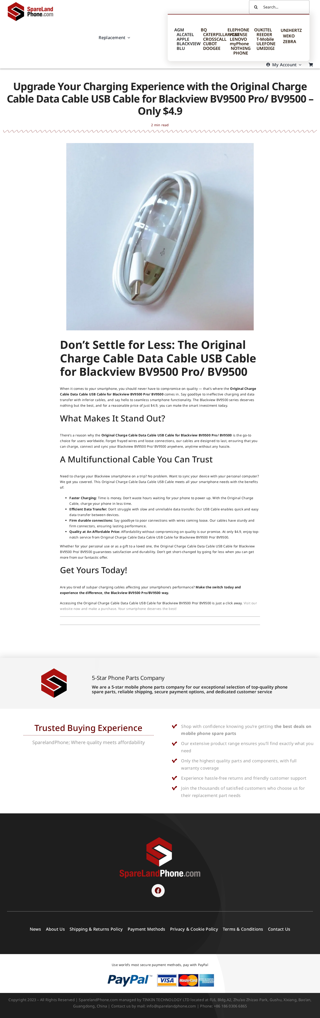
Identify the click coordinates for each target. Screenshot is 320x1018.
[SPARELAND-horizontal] (160, 838)
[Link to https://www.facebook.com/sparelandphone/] (158, 890)
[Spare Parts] (32, 3)
